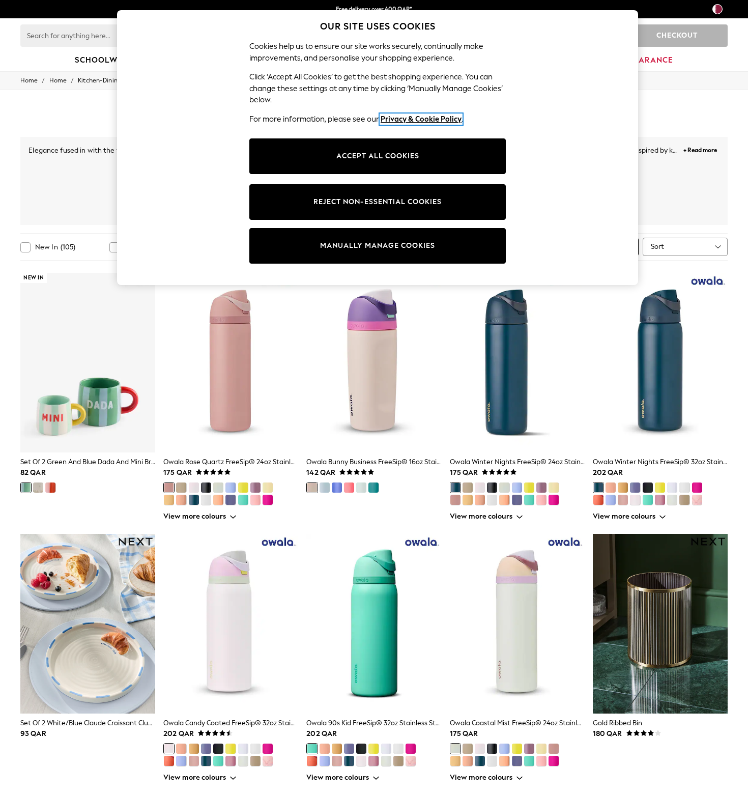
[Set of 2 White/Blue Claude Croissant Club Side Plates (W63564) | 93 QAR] (87, 624)
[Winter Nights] (194, 500)
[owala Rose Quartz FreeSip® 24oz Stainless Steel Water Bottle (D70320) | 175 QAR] (230, 363)
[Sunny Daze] (268, 487)
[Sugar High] (255, 500)
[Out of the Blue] (230, 487)
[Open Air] (672, 487)
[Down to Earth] (181, 487)
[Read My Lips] (268, 500)
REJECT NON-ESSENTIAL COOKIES (377, 201)
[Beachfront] (169, 500)
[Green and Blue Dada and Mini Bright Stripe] (26, 487)
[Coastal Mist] (218, 487)
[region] (377, 147)
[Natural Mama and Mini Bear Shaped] (38, 487)
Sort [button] (657, 246)
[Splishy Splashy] (373, 487)
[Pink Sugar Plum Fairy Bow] (697, 500)
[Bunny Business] (312, 487)
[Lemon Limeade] (243, 487)
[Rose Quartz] (169, 487)
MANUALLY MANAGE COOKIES (377, 245)
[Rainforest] (361, 487)
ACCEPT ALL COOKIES (377, 156)
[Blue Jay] (230, 500)
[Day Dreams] (325, 487)
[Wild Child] (337, 487)
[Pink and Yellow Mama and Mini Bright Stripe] (50, 487)
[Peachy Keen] (218, 500)
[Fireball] (349, 487)
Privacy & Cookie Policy (421, 119)
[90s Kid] (243, 500)
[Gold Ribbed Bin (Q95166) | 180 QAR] (660, 624)
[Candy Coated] (194, 487)
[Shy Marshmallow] (206, 500)
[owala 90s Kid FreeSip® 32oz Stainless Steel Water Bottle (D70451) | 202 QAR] (373, 624)
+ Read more (700, 149)
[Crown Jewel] (255, 487)
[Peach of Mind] (181, 500)
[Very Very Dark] (206, 487)
